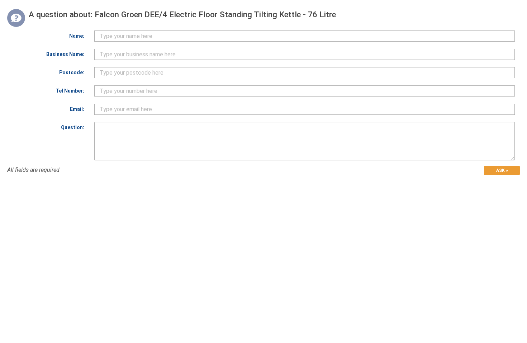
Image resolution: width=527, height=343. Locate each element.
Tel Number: (70, 91)
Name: (76, 36)
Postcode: (71, 72)
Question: (72, 127)
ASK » (502, 170)
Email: (77, 109)
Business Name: (65, 54)
